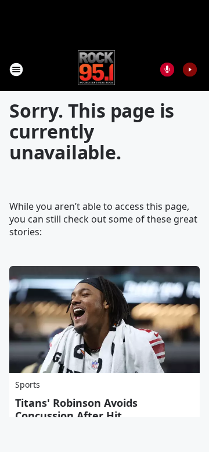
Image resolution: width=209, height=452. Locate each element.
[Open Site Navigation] (16, 69)
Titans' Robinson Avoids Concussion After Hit (76, 409)
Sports (27, 384)
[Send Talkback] (167, 69)
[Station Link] (97, 69)
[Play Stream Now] (190, 69)
